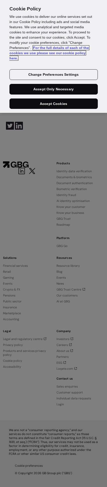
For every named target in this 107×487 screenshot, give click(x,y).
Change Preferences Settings (53, 74)
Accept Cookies (53, 104)
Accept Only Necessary (53, 89)
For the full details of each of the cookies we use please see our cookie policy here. (49, 53)
